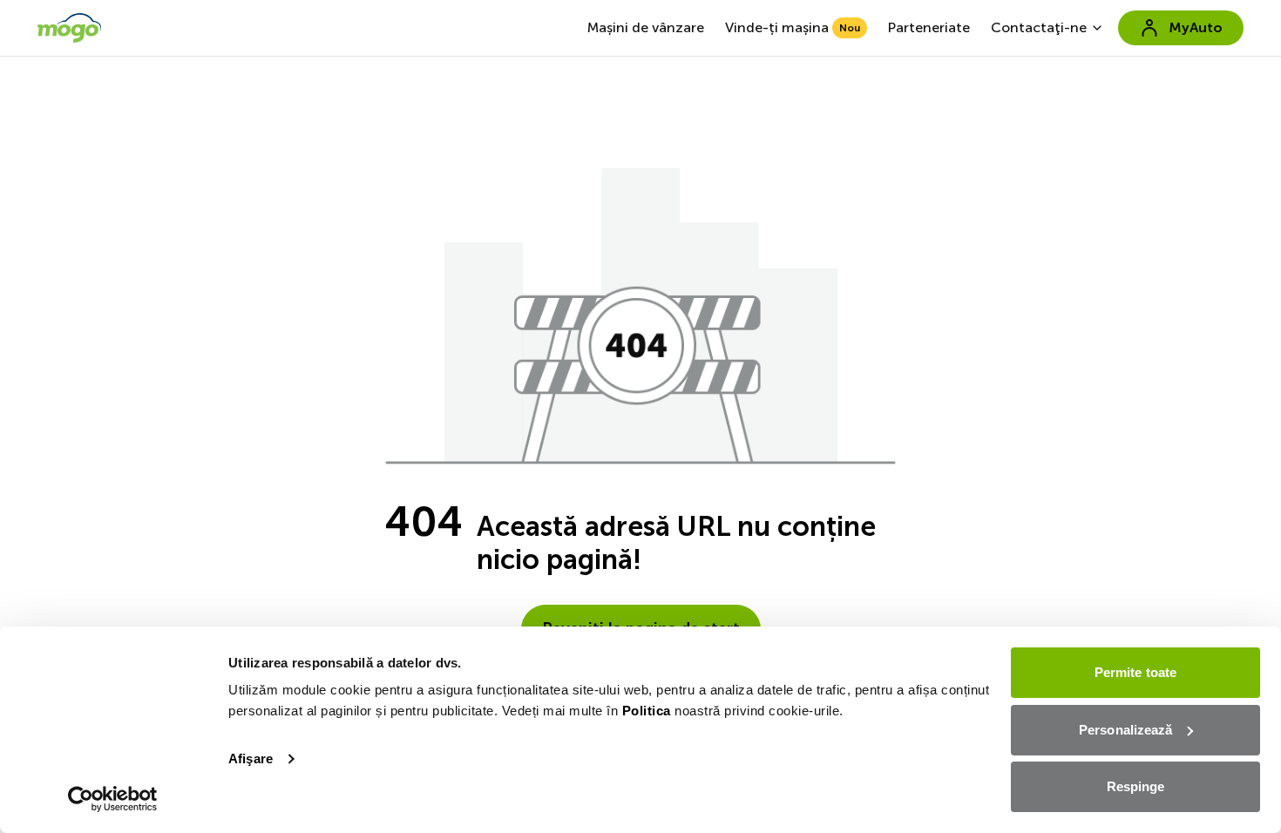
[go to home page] (69, 28)
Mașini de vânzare (645, 27)
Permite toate (1135, 672)
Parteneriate (929, 27)
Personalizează (1125, 729)
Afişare (250, 758)
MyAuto (1196, 27)
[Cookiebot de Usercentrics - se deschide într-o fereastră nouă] (113, 799)
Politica (646, 710)
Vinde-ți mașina (792, 27)
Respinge (1136, 786)
